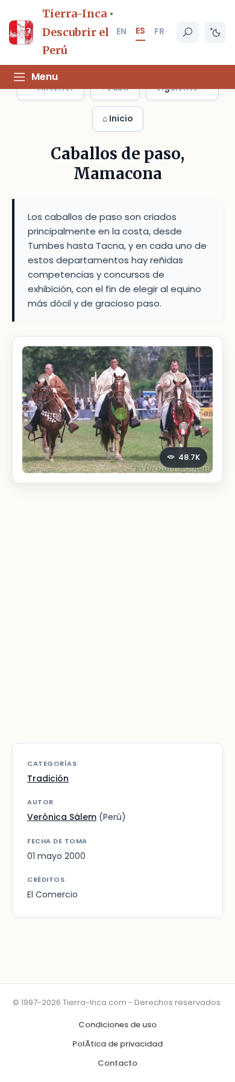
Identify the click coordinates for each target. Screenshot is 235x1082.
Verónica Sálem (61, 817)
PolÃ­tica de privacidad (117, 1044)
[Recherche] (187, 32)
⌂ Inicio (117, 118)
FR (159, 31)
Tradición (48, 778)
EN (121, 31)
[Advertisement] (117, 620)
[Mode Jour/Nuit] (215, 32)
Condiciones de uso (117, 1024)
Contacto (117, 1063)
